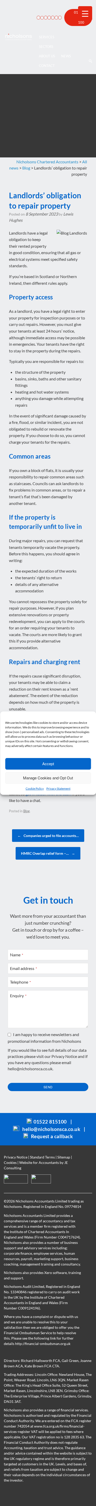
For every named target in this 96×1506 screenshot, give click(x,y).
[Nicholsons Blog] (41, 17)
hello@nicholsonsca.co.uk (30, 1068)
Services (46, 37)
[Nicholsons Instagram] (59, 17)
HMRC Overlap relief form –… (48, 853)
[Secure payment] (37, 17)
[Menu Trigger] (85, 13)
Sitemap (63, 1157)
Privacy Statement (58, 788)
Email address (23, 968)
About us (47, 56)
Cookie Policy (35, 788)
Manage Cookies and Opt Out (48, 777)
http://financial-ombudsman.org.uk (42, 1343)
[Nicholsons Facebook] (48, 17)
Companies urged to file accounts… (48, 835)
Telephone (20, 981)
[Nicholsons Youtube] (55, 17)
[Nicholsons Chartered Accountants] (18, 37)
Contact (47, 66)
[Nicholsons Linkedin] (45, 17)
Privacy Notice (64, 1056)
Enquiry (18, 995)
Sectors (46, 46)
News (66, 56)
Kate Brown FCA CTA (42, 1366)
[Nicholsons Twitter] (52, 17)
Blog (26, 811)
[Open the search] (90, 37)
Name (16, 954)
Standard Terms (42, 1157)
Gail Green (70, 1360)
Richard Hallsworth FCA (40, 1360)
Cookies (10, 1162)
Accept (48, 763)
